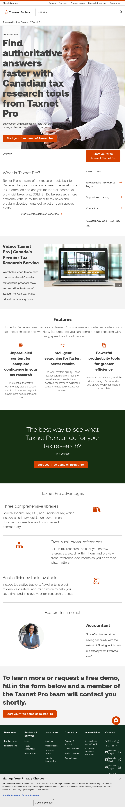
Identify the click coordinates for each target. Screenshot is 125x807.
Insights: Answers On (50, 759)
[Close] (120, 778)
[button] (116, 720)
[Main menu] (114, 12)
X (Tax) (111, 745)
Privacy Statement (30, 795)
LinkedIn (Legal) (112, 752)
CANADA (42, 12)
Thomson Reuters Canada (15, 22)
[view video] (83, 265)
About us (49, 741)
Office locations (72, 748)
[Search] (121, 12)
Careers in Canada (49, 752)
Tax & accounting (30, 747)
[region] (62, 790)
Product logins (11, 741)
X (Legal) (112, 741)
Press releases (52, 745)
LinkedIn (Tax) (112, 759)
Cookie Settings (43, 802)
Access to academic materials (89, 751)
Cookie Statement (11, 795)
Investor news (10, 745)
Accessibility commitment (91, 742)
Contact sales (71, 758)
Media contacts (72, 753)
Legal (27, 741)
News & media (31, 753)
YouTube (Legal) (112, 767)
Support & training (69, 742)
